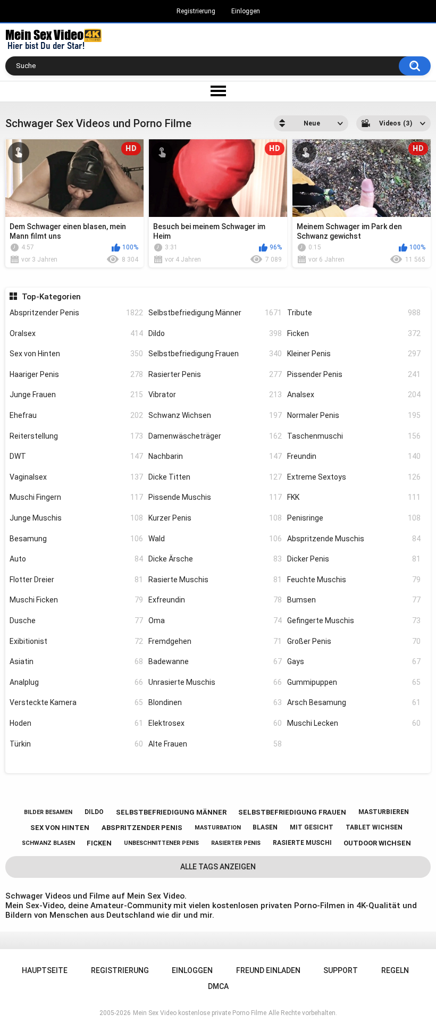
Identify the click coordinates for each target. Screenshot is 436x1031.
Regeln (395, 970)
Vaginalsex (76, 477)
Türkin (76, 744)
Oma (215, 620)
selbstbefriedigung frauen (292, 812)
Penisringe (354, 518)
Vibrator (215, 394)
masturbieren (383, 812)
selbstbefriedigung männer (171, 812)
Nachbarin (215, 456)
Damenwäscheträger (215, 436)
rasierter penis (236, 843)
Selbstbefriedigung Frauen (215, 353)
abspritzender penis (142, 828)
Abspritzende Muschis (354, 538)
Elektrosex (215, 723)
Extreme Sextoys (354, 477)
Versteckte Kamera (76, 702)
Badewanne (215, 661)
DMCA (218, 986)
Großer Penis (354, 641)
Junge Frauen (76, 394)
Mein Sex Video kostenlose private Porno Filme (199, 1013)
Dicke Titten (215, 477)
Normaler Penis (354, 415)
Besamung (76, 538)
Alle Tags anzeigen (218, 866)
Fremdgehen (215, 641)
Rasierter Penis (215, 374)
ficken (99, 843)
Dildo (215, 333)
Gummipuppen (354, 682)
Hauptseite (45, 970)
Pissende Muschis (215, 497)
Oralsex (76, 333)
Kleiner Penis (354, 353)
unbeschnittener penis (161, 843)
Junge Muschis (76, 518)
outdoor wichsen (377, 843)
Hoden (76, 723)
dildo (94, 812)
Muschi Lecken (354, 723)
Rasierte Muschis (215, 579)
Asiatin (76, 661)
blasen (265, 827)
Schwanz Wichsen (215, 415)
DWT (76, 456)
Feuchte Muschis (354, 579)
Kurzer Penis (215, 518)
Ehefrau (76, 415)
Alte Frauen (215, 744)
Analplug (76, 682)
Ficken (354, 333)
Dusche (76, 620)
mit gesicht (311, 827)
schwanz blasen (48, 843)
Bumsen (354, 600)
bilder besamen (48, 812)
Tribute (354, 312)
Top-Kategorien (51, 296)
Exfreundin (215, 600)
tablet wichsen (374, 827)
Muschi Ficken (76, 600)
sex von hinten (59, 828)
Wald (215, 538)
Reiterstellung (76, 436)
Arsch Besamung (354, 702)
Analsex (354, 394)
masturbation (218, 827)
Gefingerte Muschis (354, 620)
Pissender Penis (354, 374)
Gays (354, 661)
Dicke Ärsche (215, 559)
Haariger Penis (76, 374)
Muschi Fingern (76, 497)
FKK (354, 497)
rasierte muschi (302, 842)
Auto (76, 559)
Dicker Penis (354, 559)
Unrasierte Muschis (215, 682)
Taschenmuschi (354, 436)
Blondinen (215, 702)
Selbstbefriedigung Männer (215, 312)
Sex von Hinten (76, 353)
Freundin (354, 456)
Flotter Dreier (76, 579)
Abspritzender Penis (76, 312)
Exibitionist (76, 641)
